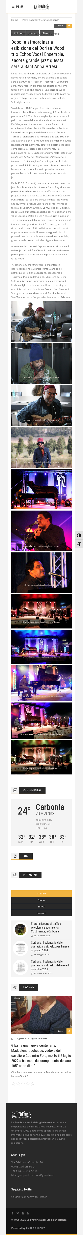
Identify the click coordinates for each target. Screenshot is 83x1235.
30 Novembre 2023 (43, 973)
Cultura (18, 33)
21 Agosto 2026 (21, 1038)
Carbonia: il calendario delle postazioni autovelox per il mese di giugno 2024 (50, 946)
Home (14, 20)
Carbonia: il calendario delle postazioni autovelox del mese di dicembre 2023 (50, 965)
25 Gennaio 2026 (42, 935)
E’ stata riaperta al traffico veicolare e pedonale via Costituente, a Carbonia (46, 927)
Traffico (41, 893)
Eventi (32, 33)
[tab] (41, 893)
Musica (47, 33)
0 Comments (40, 1038)
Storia (41, 900)
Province (41, 913)
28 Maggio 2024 (42, 954)
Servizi (41, 906)
